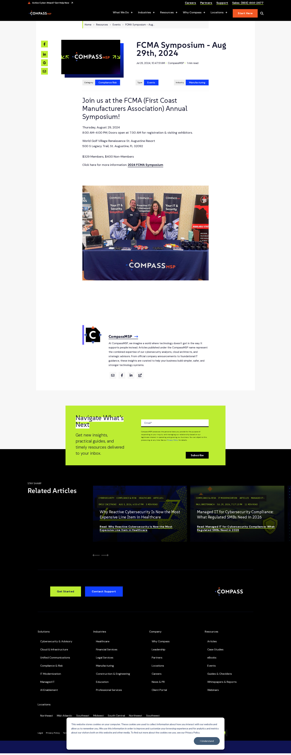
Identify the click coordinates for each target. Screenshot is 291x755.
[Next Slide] (105, 555)
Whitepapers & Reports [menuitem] (222, 682)
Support (222, 3)
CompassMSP (176, 63)
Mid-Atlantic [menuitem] (64, 715)
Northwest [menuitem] (135, 715)
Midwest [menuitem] (98, 715)
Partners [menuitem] (157, 657)
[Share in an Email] (44, 71)
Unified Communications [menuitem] (55, 657)
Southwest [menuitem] (153, 715)
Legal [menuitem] (40, 733)
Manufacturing (197, 82)
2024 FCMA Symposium (145, 165)
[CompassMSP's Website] (140, 375)
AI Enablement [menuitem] (49, 690)
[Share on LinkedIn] (44, 54)
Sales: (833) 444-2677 (247, 3)
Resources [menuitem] (211, 631)
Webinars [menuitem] (213, 690)
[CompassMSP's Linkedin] (131, 375)
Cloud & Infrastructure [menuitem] (54, 649)
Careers (190, 3)
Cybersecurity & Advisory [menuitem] (56, 641)
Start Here (245, 13)
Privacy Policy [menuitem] (53, 733)
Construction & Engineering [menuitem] (113, 674)
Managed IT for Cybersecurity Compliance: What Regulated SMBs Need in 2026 (235, 514)
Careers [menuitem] (156, 674)
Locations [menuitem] (158, 665)
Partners (206, 3)
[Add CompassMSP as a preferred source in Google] (44, 62)
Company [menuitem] (155, 631)
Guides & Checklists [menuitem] (219, 674)
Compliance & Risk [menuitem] (51, 665)
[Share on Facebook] (44, 44)
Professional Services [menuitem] (109, 690)
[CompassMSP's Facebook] (122, 375)
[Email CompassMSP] (112, 375)
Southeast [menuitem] (82, 715)
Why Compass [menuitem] (161, 641)
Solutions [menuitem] (44, 631)
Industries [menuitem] (99, 631)
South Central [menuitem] (116, 715)
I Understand (207, 740)
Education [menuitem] (102, 682)
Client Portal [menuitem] (159, 690)
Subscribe (197, 455)
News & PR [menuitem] (158, 682)
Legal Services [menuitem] (104, 657)
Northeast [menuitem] (46, 715)
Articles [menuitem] (212, 641)
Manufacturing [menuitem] (105, 665)
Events (151, 82)
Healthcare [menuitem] (102, 641)
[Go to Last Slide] (95, 555)
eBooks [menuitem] (211, 657)
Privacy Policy (172, 440)
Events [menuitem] (211, 665)
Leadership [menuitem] (158, 649)
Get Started (65, 591)
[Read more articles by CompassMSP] (92, 342)
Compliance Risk (108, 82)
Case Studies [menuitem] (215, 649)
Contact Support (104, 591)
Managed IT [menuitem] (47, 682)
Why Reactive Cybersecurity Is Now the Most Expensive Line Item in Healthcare (140, 514)
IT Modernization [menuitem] (50, 674)
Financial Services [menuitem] (106, 649)
